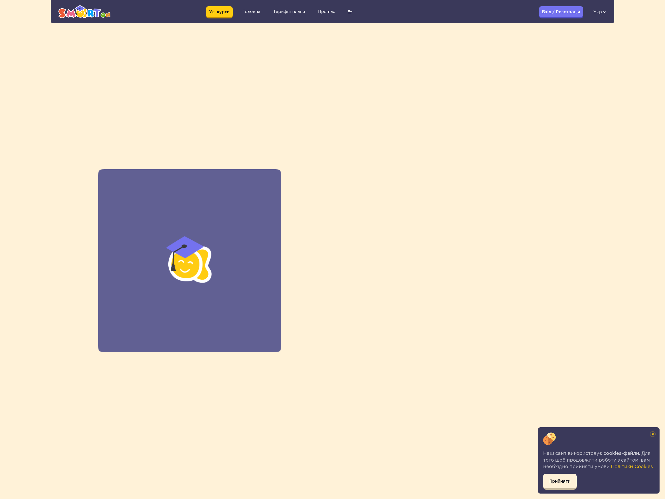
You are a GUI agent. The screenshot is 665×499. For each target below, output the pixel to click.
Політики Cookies (632, 466)
